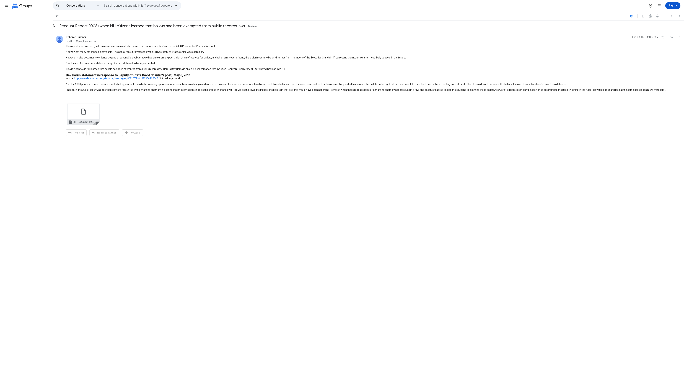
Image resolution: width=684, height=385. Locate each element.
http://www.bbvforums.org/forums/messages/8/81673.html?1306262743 (116, 78)
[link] (83, 114)
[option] (82, 6)
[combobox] (138, 6)
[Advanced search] (176, 6)
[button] (6, 5)
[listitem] (368, 85)
